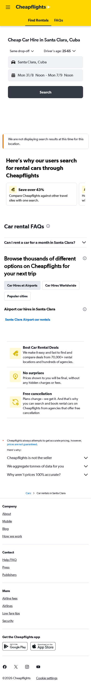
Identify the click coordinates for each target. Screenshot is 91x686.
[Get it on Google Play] (15, 646)
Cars (28, 493)
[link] (16, 667)
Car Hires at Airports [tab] (22, 285)
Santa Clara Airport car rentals (27, 319)
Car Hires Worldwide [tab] (60, 285)
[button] (8, 7)
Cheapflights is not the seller (29, 458)
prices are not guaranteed (22, 444)
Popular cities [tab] (17, 296)
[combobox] (22, 51)
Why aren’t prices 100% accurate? (34, 474)
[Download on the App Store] (43, 646)
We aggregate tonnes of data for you (35, 466)
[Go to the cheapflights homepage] (33, 7)
